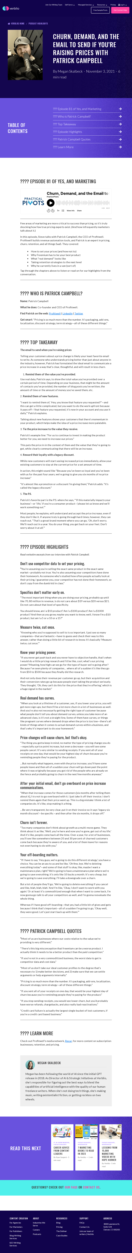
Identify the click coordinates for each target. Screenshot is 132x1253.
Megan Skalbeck (70, 71)
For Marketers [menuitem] (16, 1227)
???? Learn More (63, 147)
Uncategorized (82, 1144)
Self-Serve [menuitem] (69, 5)
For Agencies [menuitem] (15, 1222)
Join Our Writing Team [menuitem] (53, 5)
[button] (74, 5)
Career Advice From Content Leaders (61, 1150)
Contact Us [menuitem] (84, 1227)
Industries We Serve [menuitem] (39, 1224)
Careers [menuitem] (36, 1229)
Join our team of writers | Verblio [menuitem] (86, 1232)
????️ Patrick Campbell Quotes (71, 139)
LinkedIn (68, 313)
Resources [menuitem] (101, 5)
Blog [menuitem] (58, 1222)
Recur (68, 1040)
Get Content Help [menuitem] (120, 10)
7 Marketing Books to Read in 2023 (86, 1150)
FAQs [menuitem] (81, 1222)
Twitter (78, 313)
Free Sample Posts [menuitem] (100, 10)
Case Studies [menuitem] (61, 1235)
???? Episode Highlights (67, 131)
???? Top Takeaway (64, 124)
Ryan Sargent (61, 1157)
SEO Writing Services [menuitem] (15, 1244)
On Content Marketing (62, 1142)
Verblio (83, 1157)
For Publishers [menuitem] (16, 1231)
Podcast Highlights (38, 23)
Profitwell (55, 313)
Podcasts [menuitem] (37, 1234)
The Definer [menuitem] (61, 1231)
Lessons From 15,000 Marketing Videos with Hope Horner (109, 1154)
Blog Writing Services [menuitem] (15, 1237)
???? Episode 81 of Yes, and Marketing (77, 109)
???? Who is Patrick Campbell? (72, 116)
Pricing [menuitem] (113, 5)
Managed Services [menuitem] (85, 5)
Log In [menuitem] (122, 5)
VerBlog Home (17, 23)
